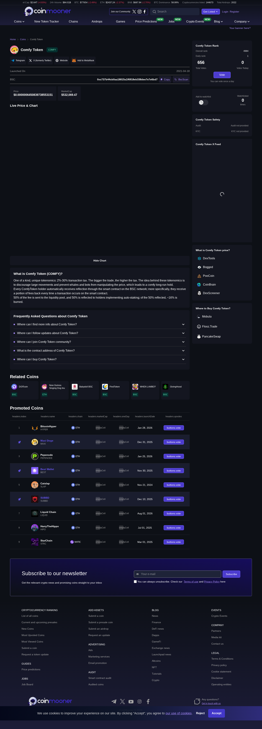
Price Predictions (146, 21)
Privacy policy (219, 665)
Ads (90, 650)
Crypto (155, 680)
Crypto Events (195, 21)
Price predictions (31, 669)
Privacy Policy (212, 581)
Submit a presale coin (100, 622)
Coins (18, 21)
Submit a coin (29, 648)
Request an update (99, 635)
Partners (216, 630)
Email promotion (97, 663)
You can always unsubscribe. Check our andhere (181, 581)
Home (13, 39)
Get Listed (209, 11)
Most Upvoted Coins (33, 635)
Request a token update (35, 654)
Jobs (171, 21)
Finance (156, 622)
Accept (216, 713)
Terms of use (191, 581)
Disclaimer (217, 678)
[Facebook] (144, 11)
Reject (200, 713)
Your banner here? (240, 28)
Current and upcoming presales (39, 622)
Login (225, 11)
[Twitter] (134, 11)
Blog (217, 21)
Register (234, 11)
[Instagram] (139, 11)
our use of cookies (179, 713)
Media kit (216, 637)
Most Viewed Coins (32, 641)
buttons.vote (174, 427)
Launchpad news (161, 654)
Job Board (27, 684)
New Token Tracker (46, 21)
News (155, 615)
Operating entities (221, 684)
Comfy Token (36, 39)
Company (240, 21)
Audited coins (96, 684)
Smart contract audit (99, 678)
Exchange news (161, 648)
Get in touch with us (211, 703)
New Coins (28, 628)
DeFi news (158, 628)
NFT (154, 667)
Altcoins (156, 660)
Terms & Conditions (222, 658)
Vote (222, 74)
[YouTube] (131, 701)
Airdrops (97, 21)
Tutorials (156, 673)
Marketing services (99, 656)
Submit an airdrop (98, 628)
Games (120, 21)
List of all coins (30, 615)
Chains (73, 21)
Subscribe (231, 574)
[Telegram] (113, 701)
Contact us (217, 643)
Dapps (155, 635)
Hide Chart (99, 260)
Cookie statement (221, 671)
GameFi (156, 641)
